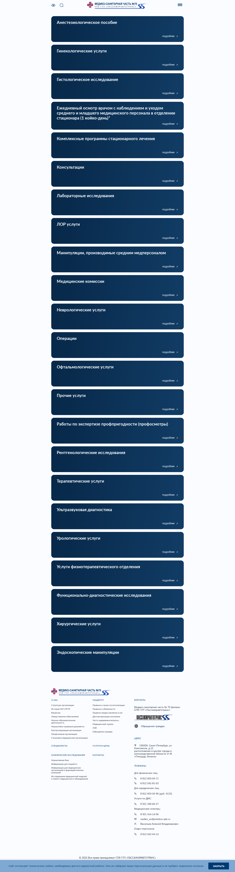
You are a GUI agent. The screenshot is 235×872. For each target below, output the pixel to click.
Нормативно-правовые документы (67, 727)
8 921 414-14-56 (149, 814)
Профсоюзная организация (64, 734)
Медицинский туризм (103, 724)
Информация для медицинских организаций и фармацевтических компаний (67, 770)
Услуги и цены (101, 746)
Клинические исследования (68, 755)
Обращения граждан (103, 732)
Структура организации (62, 705)
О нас (54, 700)
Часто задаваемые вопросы (106, 720)
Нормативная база (60, 760)
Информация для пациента (64, 764)
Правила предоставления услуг (108, 713)
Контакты (98, 755)
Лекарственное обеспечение (65, 717)
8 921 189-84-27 (149, 804)
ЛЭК (95, 728)
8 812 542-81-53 (149, 783)
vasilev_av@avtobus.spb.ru (155, 819)
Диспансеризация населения (106, 717)
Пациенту (98, 700)
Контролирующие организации (66, 730)
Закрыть (219, 866)
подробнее (168, 36)
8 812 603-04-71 (149, 778)
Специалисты (59, 746)
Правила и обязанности (104, 709)
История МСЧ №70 (60, 709)
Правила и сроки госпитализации (109, 705)
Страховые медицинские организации (69, 738)
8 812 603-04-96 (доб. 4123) (156, 793)
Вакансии (55, 713)
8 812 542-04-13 (149, 834)
